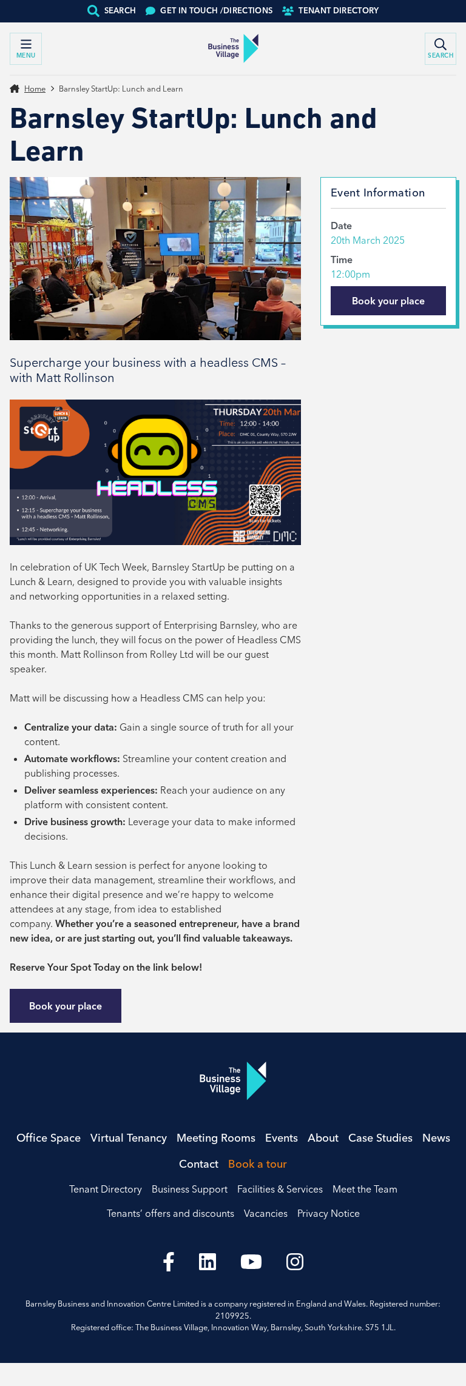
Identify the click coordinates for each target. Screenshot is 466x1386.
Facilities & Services (280, 1189)
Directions (216, 10)
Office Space (48, 1138)
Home (35, 88)
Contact (198, 1164)
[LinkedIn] (207, 1262)
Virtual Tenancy (128, 1138)
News (436, 1138)
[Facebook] (168, 1262)
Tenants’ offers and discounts (170, 1213)
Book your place (65, 1006)
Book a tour (257, 1164)
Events (281, 1138)
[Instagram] (295, 1262)
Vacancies (266, 1213)
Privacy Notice (328, 1213)
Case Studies (380, 1138)
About (323, 1138)
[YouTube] (251, 1262)
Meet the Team (365, 1189)
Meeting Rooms (216, 1138)
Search (120, 10)
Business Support (190, 1189)
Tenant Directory (339, 10)
